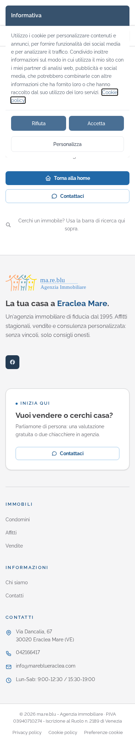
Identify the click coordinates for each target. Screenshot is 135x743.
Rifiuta (39, 123)
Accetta (96, 123)
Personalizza (67, 144)
